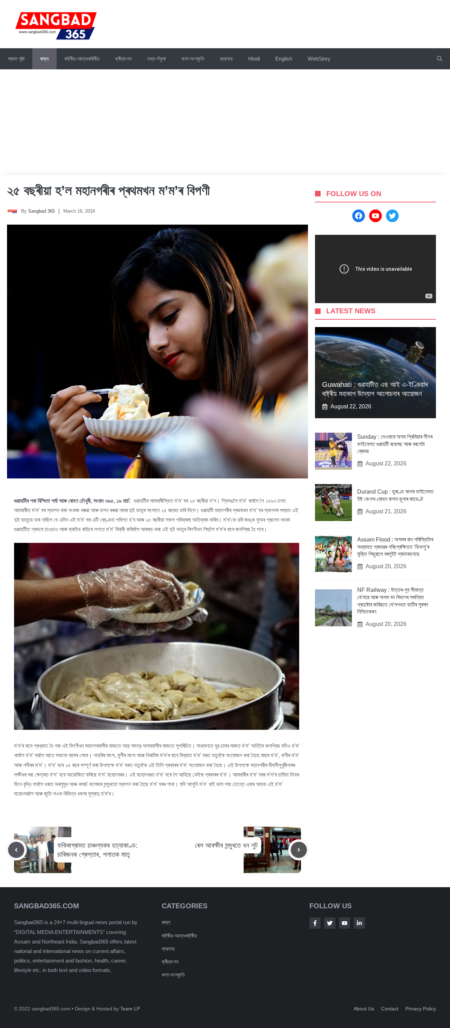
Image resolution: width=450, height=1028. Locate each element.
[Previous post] (16, 849)
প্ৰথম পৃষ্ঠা (16, 59)
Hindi (254, 59)
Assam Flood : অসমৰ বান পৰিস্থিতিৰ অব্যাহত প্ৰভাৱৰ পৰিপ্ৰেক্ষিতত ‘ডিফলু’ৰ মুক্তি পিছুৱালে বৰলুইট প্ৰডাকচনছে (395, 547)
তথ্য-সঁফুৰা (156, 59)
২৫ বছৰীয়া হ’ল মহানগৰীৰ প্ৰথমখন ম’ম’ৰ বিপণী (108, 190)
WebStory (319, 59)
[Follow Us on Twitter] (329, 923)
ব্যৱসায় (226, 59)
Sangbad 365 (41, 211)
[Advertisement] (225, 122)
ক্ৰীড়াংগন (123, 59)
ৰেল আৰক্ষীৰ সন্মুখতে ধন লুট (226, 845)
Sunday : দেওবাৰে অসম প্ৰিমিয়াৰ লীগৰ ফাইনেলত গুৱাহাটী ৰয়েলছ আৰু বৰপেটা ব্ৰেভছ (394, 444)
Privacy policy (420, 1008)
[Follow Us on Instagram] (344, 923)
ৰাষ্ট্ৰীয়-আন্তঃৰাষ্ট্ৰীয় (81, 59)
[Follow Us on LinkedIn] (359, 923)
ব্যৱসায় (168, 949)
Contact (389, 1008)
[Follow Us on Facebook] (315, 923)
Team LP (130, 1008)
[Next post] (298, 849)
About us (364, 1008)
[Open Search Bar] (439, 58)
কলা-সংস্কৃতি (192, 59)
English (283, 59)
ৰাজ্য (44, 59)
